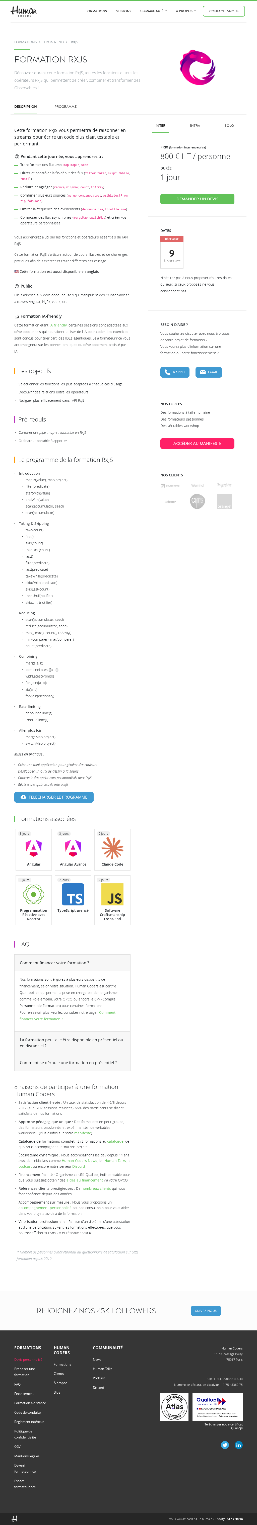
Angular (33, 864)
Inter (160, 125)
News (97, 1359)
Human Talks (115, 1160)
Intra (195, 125)
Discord (78, 1166)
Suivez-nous (206, 1310)
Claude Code (112, 864)
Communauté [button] (152, 11)
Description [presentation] (25, 106)
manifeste (82, 1133)
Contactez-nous (223, 11)
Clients (59, 1373)
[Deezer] (170, 501)
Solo (229, 125)
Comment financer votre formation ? (54, 963)
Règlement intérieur (29, 1421)
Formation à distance (30, 1403)
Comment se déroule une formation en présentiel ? (68, 1062)
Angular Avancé (73, 864)
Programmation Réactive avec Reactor (33, 914)
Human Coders (232, 1348)
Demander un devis (197, 199)
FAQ (17, 1384)
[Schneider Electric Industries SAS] (224, 485)
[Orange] (224, 501)
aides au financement (85, 1180)
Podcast (99, 1378)
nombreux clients (96, 1188)
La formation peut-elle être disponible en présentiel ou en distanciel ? (71, 1043)
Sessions (123, 11)
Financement (24, 1393)
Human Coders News (79, 1160)
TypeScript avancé (73, 910)
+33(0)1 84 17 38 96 (229, 1519)
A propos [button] (184, 11)
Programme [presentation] (65, 106)
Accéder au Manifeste (197, 444)
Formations (96, 11)
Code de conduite (27, 1412)
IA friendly (58, 325)
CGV (17, 1446)
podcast (25, 1166)
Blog (57, 1392)
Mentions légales (26, 1456)
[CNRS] (197, 501)
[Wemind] (197, 485)
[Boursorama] (170, 485)
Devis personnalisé (28, 1359)
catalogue (115, 1141)
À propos (60, 1383)
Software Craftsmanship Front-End (112, 914)
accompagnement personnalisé (45, 1207)
